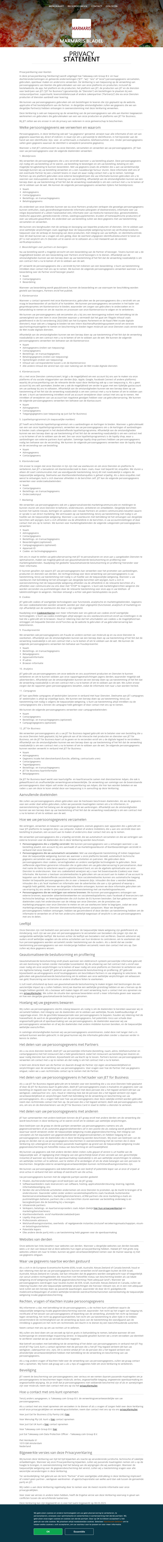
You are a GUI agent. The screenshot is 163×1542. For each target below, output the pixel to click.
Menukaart (56, 6)
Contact (96, 6)
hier (67, 1414)
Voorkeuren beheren (113, 1521)
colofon (111, 6)
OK (48, 1531)
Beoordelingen (77, 6)
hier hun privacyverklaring (108, 1208)
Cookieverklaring (46, 612)
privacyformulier (33, 993)
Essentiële (79, 1531)
